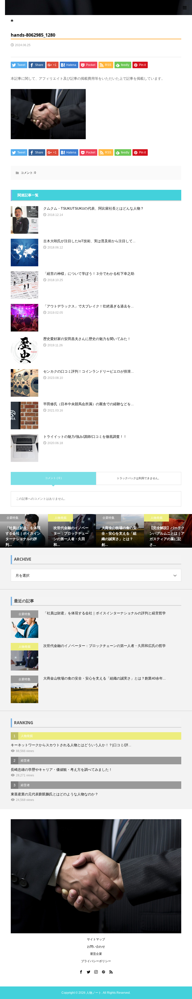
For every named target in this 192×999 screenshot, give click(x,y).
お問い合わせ (96, 946)
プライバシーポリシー (96, 961)
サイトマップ (96, 939)
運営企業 (96, 954)
